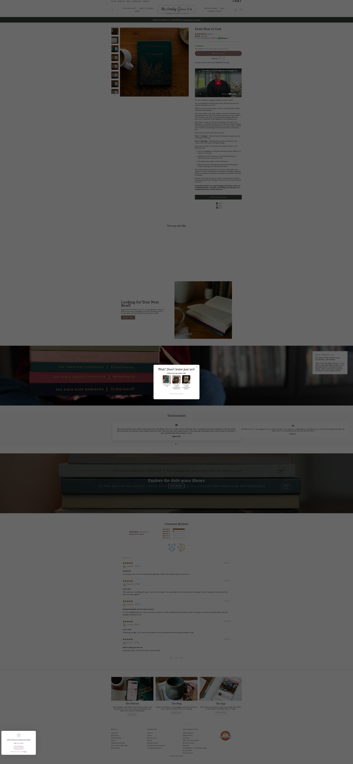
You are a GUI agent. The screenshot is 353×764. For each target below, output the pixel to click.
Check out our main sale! (176, 373)
